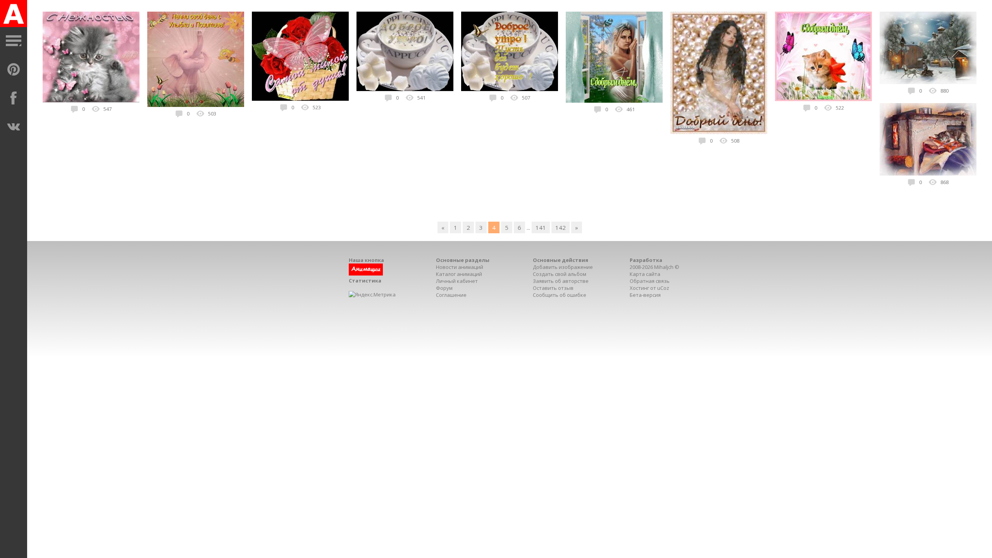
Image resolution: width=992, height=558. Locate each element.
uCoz (663, 287)
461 (631, 109)
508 (735, 140)
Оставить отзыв (553, 287)
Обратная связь (650, 280)
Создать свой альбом (559, 273)
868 (944, 182)
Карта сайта (645, 273)
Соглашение (451, 294)
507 (526, 97)
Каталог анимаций (459, 273)
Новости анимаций (459, 267)
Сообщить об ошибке (559, 294)
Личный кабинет (457, 280)
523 (317, 107)
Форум (444, 287)
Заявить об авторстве (561, 280)
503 (212, 113)
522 (840, 107)
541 (421, 97)
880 (944, 90)
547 (107, 108)
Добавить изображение (563, 267)
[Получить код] (366, 273)
